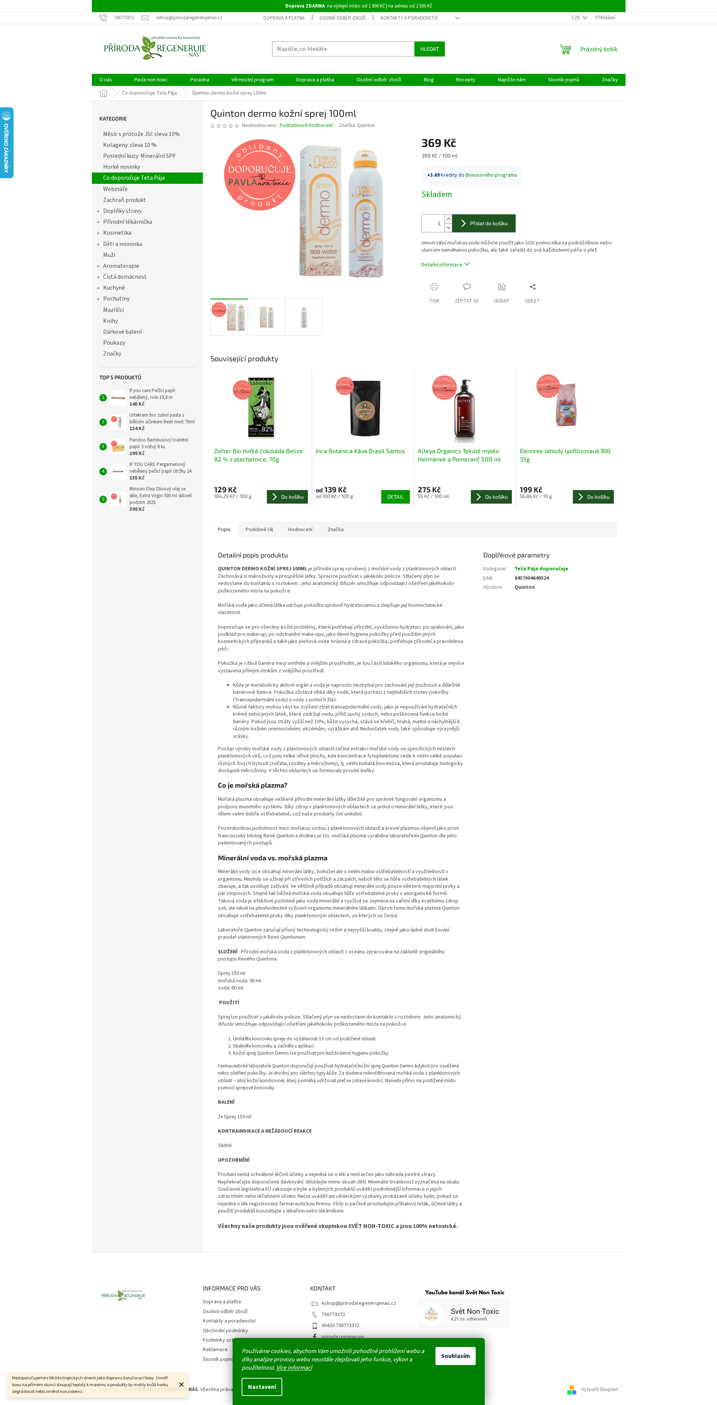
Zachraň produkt (124, 200)
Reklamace (215, 1349)
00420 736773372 (340, 1325)
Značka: (357, 125)
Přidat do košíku (489, 223)
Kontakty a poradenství (409, 18)
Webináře (115, 189)
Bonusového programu (491, 175)
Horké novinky (121, 167)
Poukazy (114, 343)
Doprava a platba (283, 18)
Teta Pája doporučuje (541, 569)
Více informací (294, 1368)
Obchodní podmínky (225, 1331)
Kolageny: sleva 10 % (130, 145)
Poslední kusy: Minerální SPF (139, 156)
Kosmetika (117, 233)
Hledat (429, 49)
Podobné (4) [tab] (259, 529)
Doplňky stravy (122, 211)
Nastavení (262, 1387)
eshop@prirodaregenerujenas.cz (358, 1303)
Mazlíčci (113, 310)
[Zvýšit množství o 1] (448, 219)
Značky (112, 354)
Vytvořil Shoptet (600, 1389)
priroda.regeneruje (342, 1337)
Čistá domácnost (125, 277)
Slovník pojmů (218, 1359)
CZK (576, 17)
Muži (109, 255)
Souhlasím (455, 1356)
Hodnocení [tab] (300, 529)
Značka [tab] (335, 529)
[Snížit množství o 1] (448, 227)
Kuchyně (114, 288)
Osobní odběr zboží (342, 18)
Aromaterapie (121, 266)
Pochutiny (116, 299)
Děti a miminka (122, 244)
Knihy (110, 321)
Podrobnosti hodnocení (306, 125)
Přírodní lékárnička (127, 222)
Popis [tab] (224, 529)
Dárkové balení (122, 332)
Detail (395, 496)
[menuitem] (106, 80)
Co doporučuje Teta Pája (134, 178)
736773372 (333, 1314)
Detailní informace (442, 265)
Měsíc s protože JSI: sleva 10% (141, 134)
